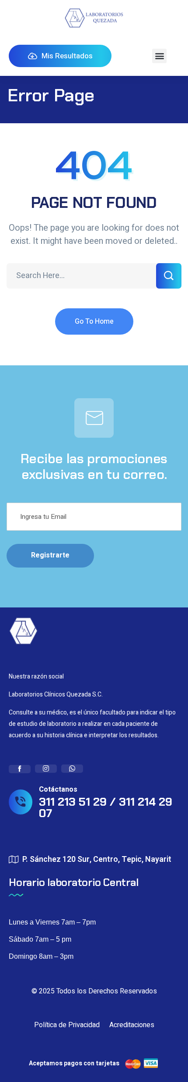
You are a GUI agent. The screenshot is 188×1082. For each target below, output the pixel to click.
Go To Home (94, 321)
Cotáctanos (58, 789)
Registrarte (50, 555)
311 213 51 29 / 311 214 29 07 (105, 807)
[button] (159, 56)
